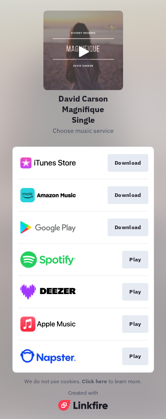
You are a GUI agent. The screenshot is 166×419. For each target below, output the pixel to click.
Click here (94, 381)
